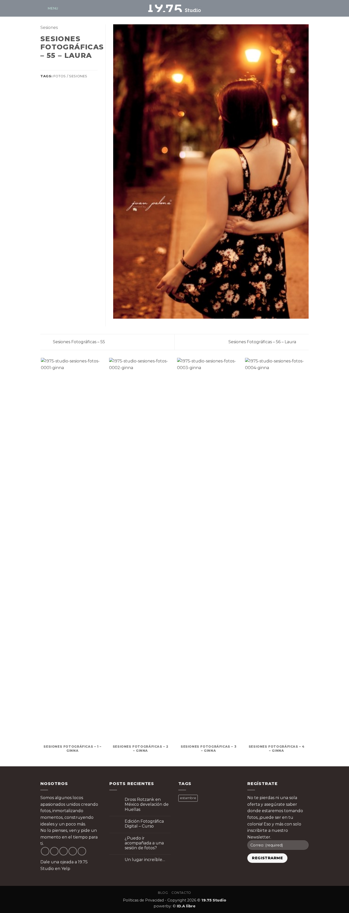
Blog (163, 893)
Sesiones (49, 27)
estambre (188, 798)
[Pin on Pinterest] (62, 67)
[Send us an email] (299, 8)
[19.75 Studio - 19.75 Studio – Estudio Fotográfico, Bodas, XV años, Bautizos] (174, 8)
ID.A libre (186, 906)
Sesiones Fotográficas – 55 (78, 341)
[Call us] (305, 8)
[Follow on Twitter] (63, 851)
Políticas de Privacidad (143, 900)
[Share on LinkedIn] (68, 67)
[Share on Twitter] (50, 67)
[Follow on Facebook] (285, 8)
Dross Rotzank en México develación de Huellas (147, 804)
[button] (49, 8)
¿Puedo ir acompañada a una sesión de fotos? (144, 843)
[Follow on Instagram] (292, 8)
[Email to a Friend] (56, 67)
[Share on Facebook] (43, 67)
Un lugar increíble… (145, 859)
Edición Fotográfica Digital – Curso (144, 824)
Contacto (181, 893)
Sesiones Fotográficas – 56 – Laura (262, 341)
